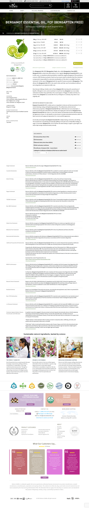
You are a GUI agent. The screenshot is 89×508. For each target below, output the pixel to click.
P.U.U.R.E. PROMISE (37, 11)
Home (11, 11)
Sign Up (28, 413)
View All (44, 477)
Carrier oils (23, 431)
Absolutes (23, 433)
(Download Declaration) (30, 167)
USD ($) (74, 1)
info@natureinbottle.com (47, 416)
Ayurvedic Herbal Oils (43, 431)
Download (78, 137)
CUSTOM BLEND (55, 11)
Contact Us (71, 11)
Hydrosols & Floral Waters (27, 434)
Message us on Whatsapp (45, 414)
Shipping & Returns (59, 433)
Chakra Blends (41, 433)
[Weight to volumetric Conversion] (59, 67)
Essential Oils (24, 429)
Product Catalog (61, 436)
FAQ (58, 430)
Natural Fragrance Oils (43, 434)
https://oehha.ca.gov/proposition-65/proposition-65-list (37, 259)
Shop (22, 11)
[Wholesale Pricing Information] (39, 67)
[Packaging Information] (78, 67)
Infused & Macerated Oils (44, 429)
